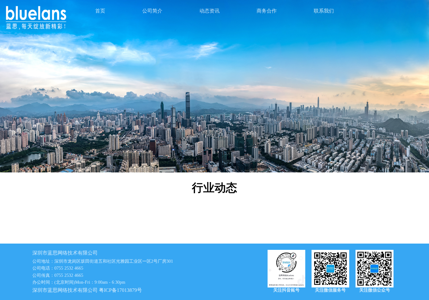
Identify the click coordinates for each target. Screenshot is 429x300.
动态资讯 (209, 10)
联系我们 (324, 10)
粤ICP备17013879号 (120, 290)
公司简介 (152, 10)
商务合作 (267, 10)
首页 (100, 10)
